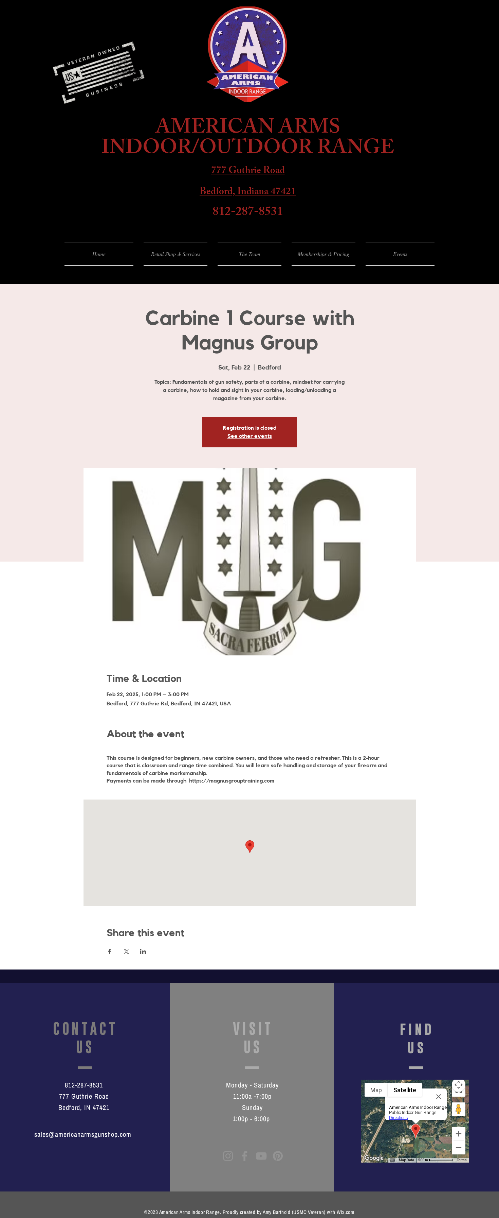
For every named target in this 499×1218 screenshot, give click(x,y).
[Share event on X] (126, 951)
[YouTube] (261, 1156)
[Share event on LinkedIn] (143, 951)
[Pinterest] (277, 1156)
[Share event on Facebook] (110, 951)
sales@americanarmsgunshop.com (82, 1134)
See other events (249, 436)
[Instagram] (228, 1156)
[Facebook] (244, 1156)
